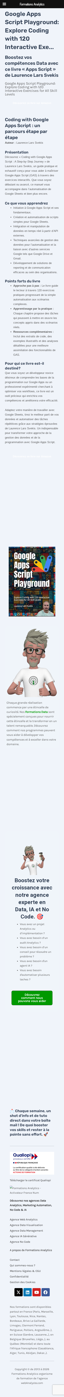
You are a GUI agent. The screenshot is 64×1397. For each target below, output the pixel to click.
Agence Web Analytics (24, 1219)
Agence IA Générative (23, 1236)
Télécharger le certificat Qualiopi (30, 1180)
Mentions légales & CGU (25, 1271)
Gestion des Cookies (22, 1282)
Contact (15, 1259)
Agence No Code (20, 1241)
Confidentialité (19, 1276)
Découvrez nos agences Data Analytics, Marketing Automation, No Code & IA (31, 1205)
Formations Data (36, 712)
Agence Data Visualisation (26, 1225)
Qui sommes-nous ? (22, 1265)
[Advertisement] (32, 503)
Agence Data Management (26, 1230)
